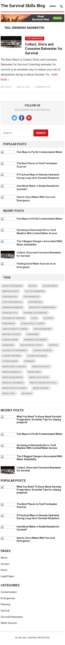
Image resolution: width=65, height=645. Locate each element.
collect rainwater (34, 291)
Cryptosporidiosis (12, 302)
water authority (41, 367)
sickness (53, 345)
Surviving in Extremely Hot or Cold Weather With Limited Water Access (37, 447)
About (4, 557)
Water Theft (8, 393)
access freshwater (12, 286)
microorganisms (42, 329)
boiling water (50, 286)
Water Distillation (38, 377)
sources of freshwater (14, 350)
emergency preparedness (42, 307)
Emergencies (8, 598)
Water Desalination (12, 377)
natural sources (11, 334)
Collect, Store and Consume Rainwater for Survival (44, 48)
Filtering (48, 318)
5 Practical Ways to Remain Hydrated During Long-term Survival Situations (38, 517)
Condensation (9, 297)
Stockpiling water (36, 356)
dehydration (35, 302)
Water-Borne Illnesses (14, 367)
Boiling (32, 286)
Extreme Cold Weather (35, 313)
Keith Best (6, 87)
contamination (31, 297)
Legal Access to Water (32, 323)
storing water (10, 361)
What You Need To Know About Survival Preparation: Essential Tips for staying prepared (39, 419)
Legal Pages (7, 576)
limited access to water (14, 329)
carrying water (10, 291)
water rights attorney (14, 388)
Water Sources (9, 623)
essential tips (9, 313)
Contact (5, 564)
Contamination (34, 38)
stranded (29, 361)
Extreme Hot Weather (13, 318)
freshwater (8, 323)
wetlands (27, 393)
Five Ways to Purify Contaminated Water (40, 152)
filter (34, 318)
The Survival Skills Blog (23, 5)
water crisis (34, 372)
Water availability (11, 372)
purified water (10, 340)
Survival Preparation (12, 616)
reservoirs (8, 345)
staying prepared (11, 356)
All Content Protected (36, 637)
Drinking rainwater (12, 307)
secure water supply (31, 345)
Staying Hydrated (42, 350)
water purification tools (43, 383)
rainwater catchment (35, 340)
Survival (5, 610)
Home (4, 570)
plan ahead (32, 334)
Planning (5, 604)
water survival (41, 388)
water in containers (12, 383)
